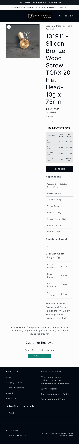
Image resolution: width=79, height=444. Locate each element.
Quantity (49, 116)
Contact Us (11, 398)
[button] (7, 16)
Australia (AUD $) (16, 435)
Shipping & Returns (15, 382)
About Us (10, 393)
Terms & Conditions (15, 388)
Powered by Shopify (66, 435)
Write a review (40, 356)
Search (9, 377)
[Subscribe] (48, 413)
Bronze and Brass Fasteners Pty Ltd (60, 433)
